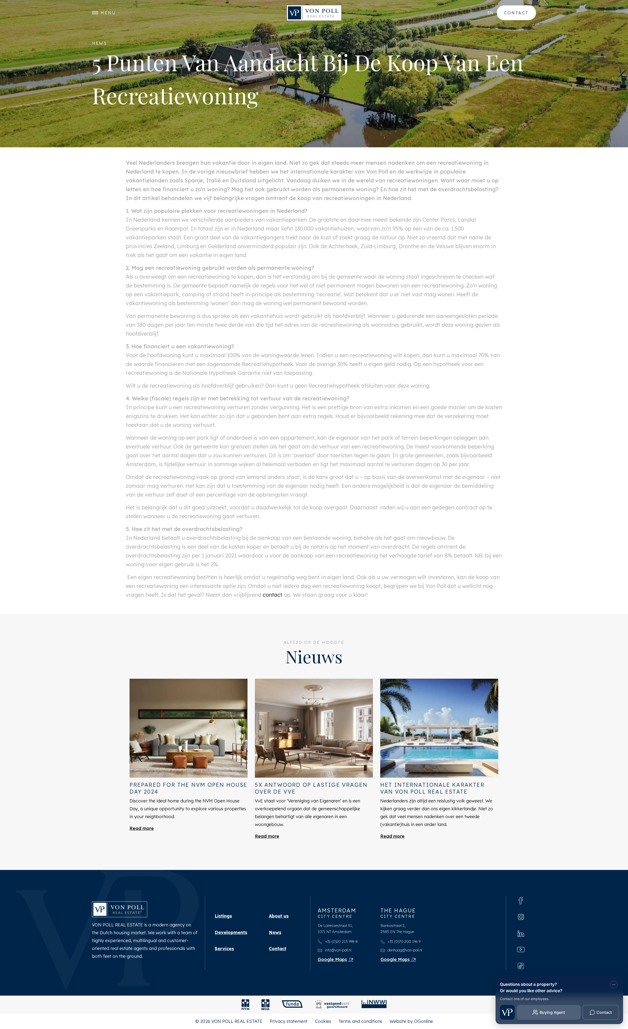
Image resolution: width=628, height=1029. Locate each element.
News (275, 932)
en (490, 12)
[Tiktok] (521, 965)
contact (272, 594)
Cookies (323, 1021)
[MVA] (266, 1004)
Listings (223, 916)
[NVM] (245, 1004)
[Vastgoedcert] (332, 1004)
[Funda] (292, 1004)
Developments (231, 932)
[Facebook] (520, 900)
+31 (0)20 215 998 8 (341, 941)
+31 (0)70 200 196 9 (403, 941)
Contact (516, 12)
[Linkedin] (520, 933)
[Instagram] (521, 916)
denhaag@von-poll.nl (404, 950)
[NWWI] (374, 1004)
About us (279, 916)
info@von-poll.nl (337, 950)
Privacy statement (289, 1021)
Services (224, 948)
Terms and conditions (360, 1021)
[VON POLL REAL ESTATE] (314, 13)
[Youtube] (520, 949)
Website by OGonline (411, 1021)
